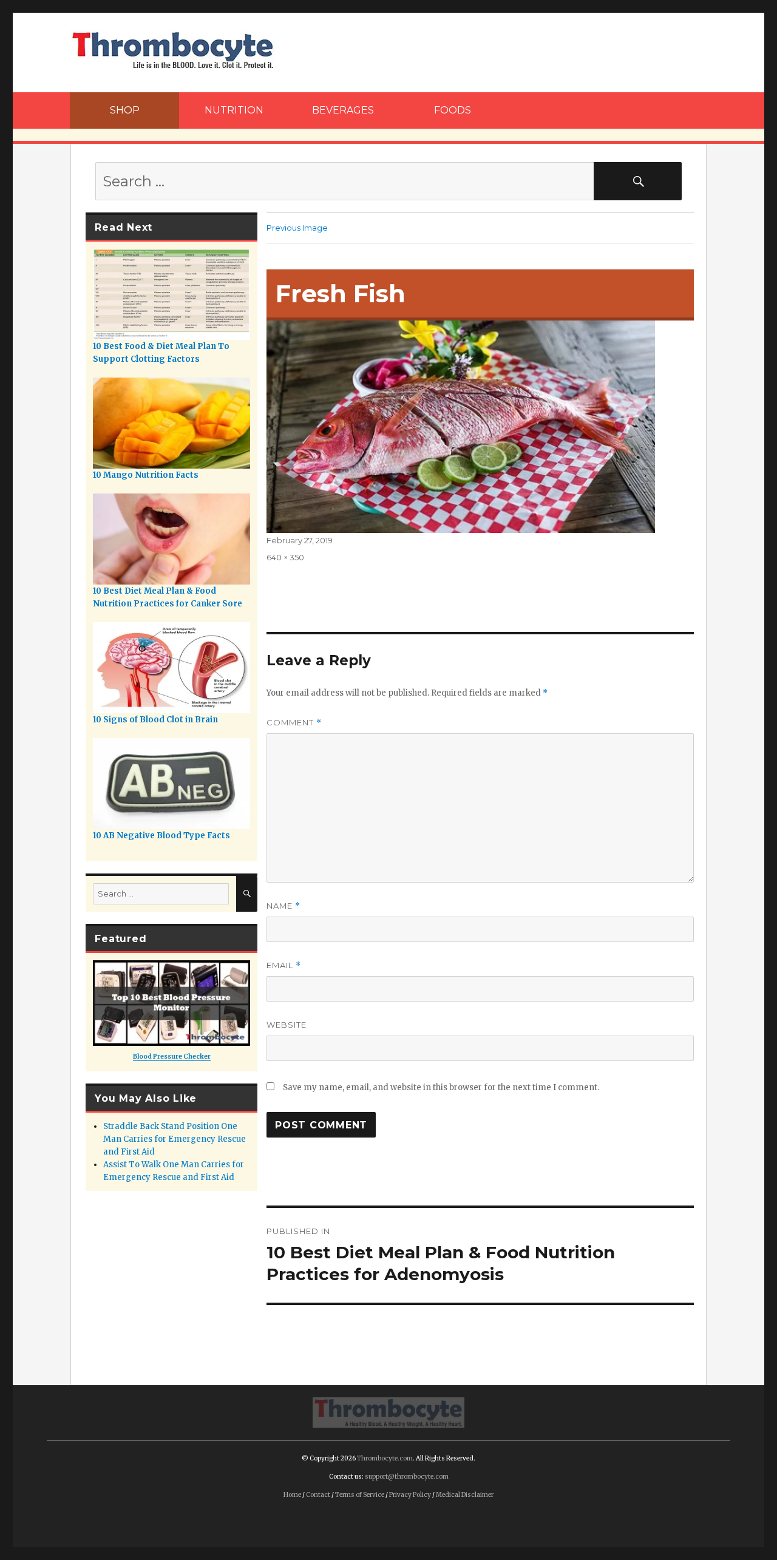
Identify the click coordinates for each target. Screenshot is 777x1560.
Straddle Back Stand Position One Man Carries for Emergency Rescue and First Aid (174, 1139)
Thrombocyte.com (385, 1458)
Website (286, 1024)
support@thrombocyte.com (407, 1476)
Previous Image (297, 227)
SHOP (125, 110)
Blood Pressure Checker (172, 1056)
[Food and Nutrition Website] (173, 49)
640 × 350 (285, 557)
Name (283, 906)
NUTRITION (234, 110)
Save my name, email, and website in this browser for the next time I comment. (441, 1087)
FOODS (452, 110)
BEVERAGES (343, 110)
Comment (294, 722)
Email (283, 965)
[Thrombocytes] (388, 1411)
